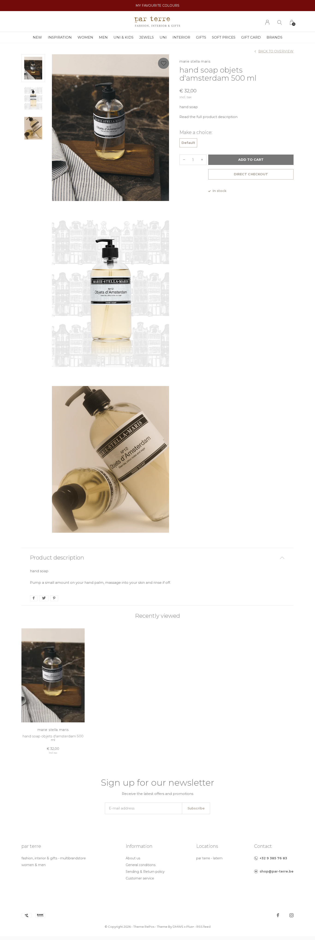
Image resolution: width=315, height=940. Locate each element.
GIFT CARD (251, 37)
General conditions (140, 865)
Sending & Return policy (145, 872)
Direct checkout (251, 174)
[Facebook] (278, 915)
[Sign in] (267, 22)
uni (163, 37)
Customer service (140, 878)
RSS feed (203, 926)
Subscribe (196, 808)
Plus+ (190, 926)
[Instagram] (291, 915)
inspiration (60, 37)
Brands (274, 37)
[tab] (157, 558)
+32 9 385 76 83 (273, 858)
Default (188, 143)
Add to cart (251, 160)
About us (133, 858)
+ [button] (202, 160)
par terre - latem (209, 858)
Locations (207, 846)
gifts (201, 37)
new (37, 37)
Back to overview (276, 51)
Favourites (163, 63)
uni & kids (123, 37)
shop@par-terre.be (277, 871)
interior (181, 37)
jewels (146, 37)
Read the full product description (208, 117)
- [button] (184, 160)
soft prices (223, 37)
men (103, 37)
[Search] (279, 22)
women (85, 37)
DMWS (178, 926)
